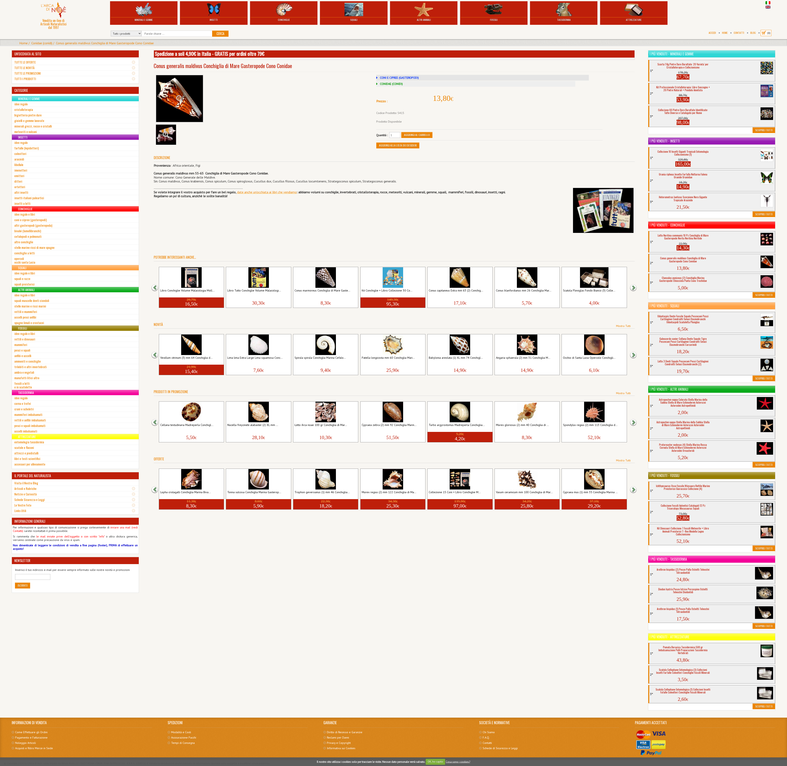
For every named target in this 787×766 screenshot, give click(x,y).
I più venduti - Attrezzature (669, 637)
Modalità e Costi (181, 732)
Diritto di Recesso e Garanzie (344, 732)
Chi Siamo (489, 732)
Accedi (712, 32)
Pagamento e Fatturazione (31, 737)
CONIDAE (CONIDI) (391, 84)
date (240, 192)
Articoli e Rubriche (25, 488)
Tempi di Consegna (183, 743)
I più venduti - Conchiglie (667, 225)
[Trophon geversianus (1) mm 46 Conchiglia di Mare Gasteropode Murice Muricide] (325, 479)
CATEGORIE (21, 90)
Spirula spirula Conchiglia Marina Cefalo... (320, 358)
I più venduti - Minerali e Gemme (672, 54)
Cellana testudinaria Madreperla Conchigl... (186, 425)
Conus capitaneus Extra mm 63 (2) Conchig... (456, 290)
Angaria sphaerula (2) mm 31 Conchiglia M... (523, 358)
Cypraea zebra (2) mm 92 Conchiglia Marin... (389, 425)
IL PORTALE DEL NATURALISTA (32, 476)
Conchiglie (284, 20)
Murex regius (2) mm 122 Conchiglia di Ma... (389, 492)
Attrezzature (633, 20)
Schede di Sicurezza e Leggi (500, 748)
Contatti (739, 32)
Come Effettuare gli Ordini (31, 732)
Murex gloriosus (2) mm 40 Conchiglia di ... (522, 425)
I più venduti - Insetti (665, 141)
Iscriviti (22, 585)
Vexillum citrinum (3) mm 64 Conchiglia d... (186, 358)
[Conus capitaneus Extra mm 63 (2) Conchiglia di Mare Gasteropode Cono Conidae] (460, 277)
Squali (353, 20)
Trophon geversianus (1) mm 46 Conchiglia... (322, 492)
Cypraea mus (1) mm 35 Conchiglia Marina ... (590, 492)
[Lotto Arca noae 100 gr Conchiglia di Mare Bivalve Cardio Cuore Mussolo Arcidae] (325, 412)
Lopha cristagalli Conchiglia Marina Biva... (185, 492)
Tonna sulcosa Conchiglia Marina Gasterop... (254, 492)
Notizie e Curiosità (25, 494)
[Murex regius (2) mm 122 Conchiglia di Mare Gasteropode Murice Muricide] (393, 479)
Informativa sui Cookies (341, 748)
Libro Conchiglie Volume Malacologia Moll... (187, 290)
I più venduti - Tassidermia (668, 559)
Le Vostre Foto (22, 505)
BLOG (753, 32)
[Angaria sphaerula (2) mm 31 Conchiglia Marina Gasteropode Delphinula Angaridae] (527, 345)
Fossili (494, 20)
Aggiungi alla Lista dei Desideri (398, 145)
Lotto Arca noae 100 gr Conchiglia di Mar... (321, 425)
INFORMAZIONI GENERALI (29, 521)
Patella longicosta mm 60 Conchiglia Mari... (388, 358)
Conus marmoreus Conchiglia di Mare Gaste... (322, 290)
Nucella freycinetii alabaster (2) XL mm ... (252, 425)
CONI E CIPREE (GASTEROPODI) (399, 78)
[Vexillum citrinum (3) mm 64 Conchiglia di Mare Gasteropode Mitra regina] (191, 345)
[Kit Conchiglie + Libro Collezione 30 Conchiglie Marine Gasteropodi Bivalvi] (393, 277)
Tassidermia (564, 20)
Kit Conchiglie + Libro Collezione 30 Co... (387, 290)
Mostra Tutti (623, 326)
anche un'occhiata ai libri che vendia (267, 192)
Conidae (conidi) (41, 43)
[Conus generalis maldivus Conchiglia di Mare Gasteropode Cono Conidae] (179, 98)
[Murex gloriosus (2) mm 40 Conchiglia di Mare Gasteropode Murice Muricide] (527, 412)
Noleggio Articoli (25, 743)
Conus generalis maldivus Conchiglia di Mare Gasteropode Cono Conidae (105, 43)
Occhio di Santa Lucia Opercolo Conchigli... (589, 358)
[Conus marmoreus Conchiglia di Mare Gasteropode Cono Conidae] (325, 277)
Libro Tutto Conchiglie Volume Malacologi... (254, 290)
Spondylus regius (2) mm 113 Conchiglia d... (590, 425)
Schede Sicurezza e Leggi (29, 499)
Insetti (214, 20)
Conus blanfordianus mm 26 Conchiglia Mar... (523, 290)
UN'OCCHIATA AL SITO (27, 54)
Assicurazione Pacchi (183, 737)
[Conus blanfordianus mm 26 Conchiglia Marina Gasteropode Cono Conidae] (527, 277)
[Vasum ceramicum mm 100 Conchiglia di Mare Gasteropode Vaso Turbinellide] (527, 479)
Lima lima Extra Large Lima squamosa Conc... (255, 358)
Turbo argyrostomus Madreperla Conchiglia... (457, 425)
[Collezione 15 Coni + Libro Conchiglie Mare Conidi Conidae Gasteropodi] (460, 479)
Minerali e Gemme (144, 20)
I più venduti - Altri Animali (669, 389)
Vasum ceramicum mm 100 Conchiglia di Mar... (524, 492)
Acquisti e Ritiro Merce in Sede (34, 748)
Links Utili (20, 510)
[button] (157, 287)
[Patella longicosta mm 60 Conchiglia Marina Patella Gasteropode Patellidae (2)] (393, 345)
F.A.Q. (486, 737)
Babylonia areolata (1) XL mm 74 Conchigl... (456, 358)
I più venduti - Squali (664, 306)
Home (725, 32)
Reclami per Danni (338, 737)
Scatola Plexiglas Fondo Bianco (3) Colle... (589, 290)
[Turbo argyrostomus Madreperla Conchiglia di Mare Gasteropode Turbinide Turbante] (460, 412)
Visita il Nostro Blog (26, 483)
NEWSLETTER (22, 561)
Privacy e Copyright (339, 743)
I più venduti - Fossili (664, 475)
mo (294, 192)
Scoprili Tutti (763, 130)
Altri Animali (424, 20)
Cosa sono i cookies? (458, 761)
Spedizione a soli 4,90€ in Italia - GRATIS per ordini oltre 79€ (209, 53)
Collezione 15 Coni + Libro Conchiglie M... (455, 492)
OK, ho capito (435, 761)
